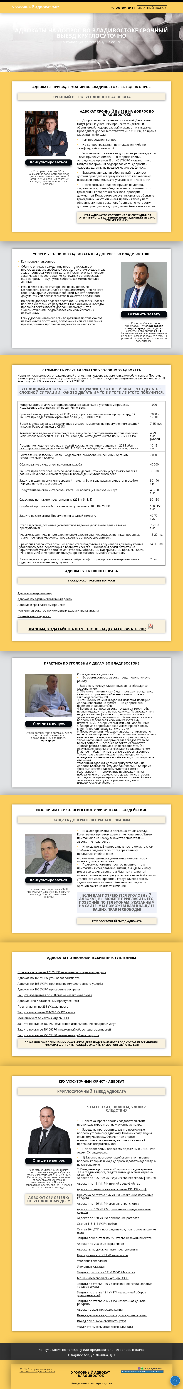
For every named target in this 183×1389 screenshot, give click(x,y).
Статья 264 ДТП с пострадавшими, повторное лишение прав (116, 1230)
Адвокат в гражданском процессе (41, 605)
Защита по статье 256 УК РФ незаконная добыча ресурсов (58, 1035)
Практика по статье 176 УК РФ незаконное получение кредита (62, 972)
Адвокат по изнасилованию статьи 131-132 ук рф (112, 1189)
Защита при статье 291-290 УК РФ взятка (46, 1012)
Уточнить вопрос (49, 723)
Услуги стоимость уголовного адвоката (105, 1327)
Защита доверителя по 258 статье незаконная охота (55, 995)
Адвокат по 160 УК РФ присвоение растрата (49, 989)
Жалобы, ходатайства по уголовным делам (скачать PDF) (87, 629)
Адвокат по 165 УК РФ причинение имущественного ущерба (60, 984)
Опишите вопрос (49, 1160)
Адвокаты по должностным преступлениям (48, 1001)
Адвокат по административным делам (45, 599)
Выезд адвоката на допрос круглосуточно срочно (112, 1315)
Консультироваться (48, 162)
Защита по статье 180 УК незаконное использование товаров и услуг (67, 1024)
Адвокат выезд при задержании (100, 1310)
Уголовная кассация (91, 1267)
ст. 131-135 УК (60, 436)
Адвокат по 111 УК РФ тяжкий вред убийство (108, 1184)
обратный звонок (152, 7)
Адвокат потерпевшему (35, 593)
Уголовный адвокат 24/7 (35, 7)
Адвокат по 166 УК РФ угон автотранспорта (49, 978)
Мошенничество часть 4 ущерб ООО (43, 1018)
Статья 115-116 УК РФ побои (97, 1224)
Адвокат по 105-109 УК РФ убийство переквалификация (116, 1178)
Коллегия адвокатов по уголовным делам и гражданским (58, 610)
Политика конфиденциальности (37, 1371)
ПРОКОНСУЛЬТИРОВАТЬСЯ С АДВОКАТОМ (142, 1371)
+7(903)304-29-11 (123, 7)
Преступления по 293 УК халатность (43, 1007)
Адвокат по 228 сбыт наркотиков (100, 1244)
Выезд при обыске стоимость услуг (101, 1321)
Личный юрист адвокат (34, 616)
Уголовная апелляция (92, 1261)
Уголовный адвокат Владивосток (90, 1374)
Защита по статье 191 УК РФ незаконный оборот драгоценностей (64, 1029)
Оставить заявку (144, 314)
